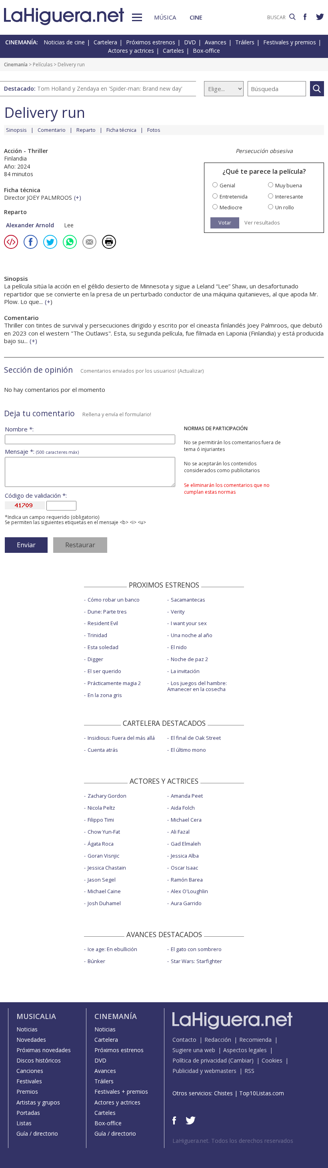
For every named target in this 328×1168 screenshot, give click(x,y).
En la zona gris (105, 695)
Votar (224, 222)
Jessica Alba (185, 855)
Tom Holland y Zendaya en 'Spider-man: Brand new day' (109, 88)
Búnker (96, 961)
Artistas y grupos (38, 1102)
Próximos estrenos (150, 42)
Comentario (52, 129)
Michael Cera (186, 819)
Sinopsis (16, 129)
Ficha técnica (121, 129)
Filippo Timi (101, 819)
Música (165, 17)
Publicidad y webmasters (204, 1071)
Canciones (29, 1071)
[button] (137, 17)
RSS (249, 1071)
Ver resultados (262, 222)
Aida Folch (183, 807)
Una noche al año (191, 635)
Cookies (272, 1060)
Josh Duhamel (104, 903)
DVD (190, 42)
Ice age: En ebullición (112, 949)
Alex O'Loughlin (189, 891)
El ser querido (104, 671)
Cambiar (241, 1060)
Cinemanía (16, 64)
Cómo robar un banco (114, 599)
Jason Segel (102, 879)
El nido (179, 647)
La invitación (185, 671)
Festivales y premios (289, 42)
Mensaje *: (42, 451)
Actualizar (190, 370)
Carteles (173, 50)
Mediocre (231, 207)
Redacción (217, 1039)
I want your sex (189, 623)
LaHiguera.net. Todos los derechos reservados (232, 1140)
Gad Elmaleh (186, 843)
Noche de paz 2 (189, 659)
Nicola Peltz (101, 807)
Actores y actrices (131, 50)
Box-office (206, 50)
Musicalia (36, 1016)
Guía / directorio (37, 1133)
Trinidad (97, 635)
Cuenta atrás (103, 749)
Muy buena (288, 185)
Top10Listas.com (261, 1093)
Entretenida (234, 196)
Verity (177, 611)
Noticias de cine (64, 42)
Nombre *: (19, 429)
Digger (95, 659)
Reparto (86, 129)
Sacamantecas (188, 599)
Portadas (28, 1112)
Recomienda (255, 1039)
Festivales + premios (121, 1091)
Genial (227, 185)
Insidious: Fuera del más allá (121, 737)
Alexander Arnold (30, 225)
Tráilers (244, 42)
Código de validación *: (36, 495)
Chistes (223, 1093)
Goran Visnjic (103, 855)
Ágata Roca (101, 843)
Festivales (29, 1081)
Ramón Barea (187, 879)
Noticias (27, 1029)
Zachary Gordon (107, 795)
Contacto (184, 1039)
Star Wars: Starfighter (196, 961)
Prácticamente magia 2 (114, 683)
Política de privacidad (199, 1060)
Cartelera (105, 42)
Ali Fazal (180, 831)
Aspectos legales (245, 1050)
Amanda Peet (187, 795)
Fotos (153, 129)
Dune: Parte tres (107, 611)
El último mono (188, 749)
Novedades (31, 1039)
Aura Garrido (186, 903)
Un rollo (284, 207)
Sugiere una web (193, 1050)
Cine (196, 17)
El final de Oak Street (196, 737)
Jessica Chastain (107, 867)
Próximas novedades (43, 1050)
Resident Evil (103, 623)
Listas (24, 1123)
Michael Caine (104, 891)
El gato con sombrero (196, 949)
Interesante (289, 196)
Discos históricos (38, 1060)
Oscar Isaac (184, 867)
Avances (215, 42)
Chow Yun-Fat (104, 831)
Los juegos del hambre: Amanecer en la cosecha (197, 686)
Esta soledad (103, 647)
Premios (27, 1091)
